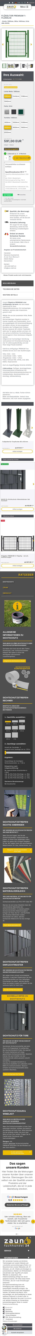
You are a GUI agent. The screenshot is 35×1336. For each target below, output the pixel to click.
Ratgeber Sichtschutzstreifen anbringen (17, 850)
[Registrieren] (12, 2)
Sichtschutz (8, 582)
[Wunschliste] (25, 2)
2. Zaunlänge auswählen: (15, 744)
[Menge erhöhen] (9, 156)
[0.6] (8, 721)
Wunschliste (22, 194)
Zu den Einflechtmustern (12, 989)
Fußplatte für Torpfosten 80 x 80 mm (15, 441)
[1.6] (22, 727)
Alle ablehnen (17, 1328)
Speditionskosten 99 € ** (15, 172)
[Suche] (22, 2)
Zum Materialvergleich (11, 925)
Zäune (5, 587)
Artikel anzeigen (17, 451)
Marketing (9, 1311)
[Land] (15, 2)
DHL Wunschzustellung (13, 1317)
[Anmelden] (9, 2)
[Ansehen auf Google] (17, 1228)
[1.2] (8, 727)
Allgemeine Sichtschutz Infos (14, 661)
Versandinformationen (18, 246)
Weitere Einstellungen (10, 1321)
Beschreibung (9, 283)
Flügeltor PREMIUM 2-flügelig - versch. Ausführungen (15, 556)
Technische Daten (11, 289)
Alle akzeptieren (17, 1325)
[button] (2, 1221)
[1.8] (8, 735)
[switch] (4, 1333)
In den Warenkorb (21, 158)
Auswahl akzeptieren (17, 1332)
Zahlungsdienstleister (13, 1313)
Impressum (28, 1298)
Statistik (8, 1309)
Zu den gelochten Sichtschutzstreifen (17, 1152)
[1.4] (15, 727)
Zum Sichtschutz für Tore (12, 1074)
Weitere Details (10, 295)
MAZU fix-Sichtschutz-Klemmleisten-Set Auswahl (15, 500)
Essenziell (9, 1307)
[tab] (17, 283)
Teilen (8, 195)
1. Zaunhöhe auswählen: (15, 717)
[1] (22, 721)
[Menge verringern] (9, 159)
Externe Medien (11, 1315)
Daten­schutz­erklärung (10, 1304)
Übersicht (7, 593)
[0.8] (15, 721)
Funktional (9, 1319)
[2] (15, 735)
